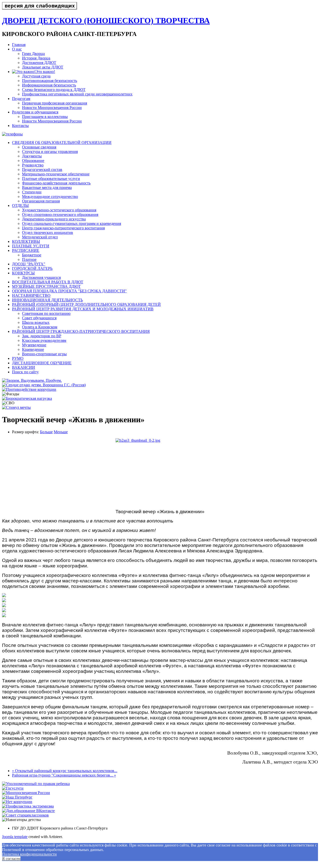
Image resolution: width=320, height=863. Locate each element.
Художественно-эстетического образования (59, 210)
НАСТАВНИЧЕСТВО (31, 295)
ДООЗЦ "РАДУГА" (28, 264)
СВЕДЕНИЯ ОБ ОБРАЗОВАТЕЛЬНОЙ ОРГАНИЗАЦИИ (62, 142)
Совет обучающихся (39, 318)
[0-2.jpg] (160, 471)
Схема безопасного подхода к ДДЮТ (54, 89)
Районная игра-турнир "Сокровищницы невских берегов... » (64, 775)
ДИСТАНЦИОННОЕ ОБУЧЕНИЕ (42, 363)
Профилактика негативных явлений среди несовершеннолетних (77, 94)
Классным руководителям (44, 340)
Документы (32, 156)
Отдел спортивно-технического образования (60, 214)
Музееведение (34, 345)
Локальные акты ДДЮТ (42, 67)
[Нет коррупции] (17, 802)
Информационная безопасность (49, 85)
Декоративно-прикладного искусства (54, 219)
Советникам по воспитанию (46, 313)
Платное (29, 259)
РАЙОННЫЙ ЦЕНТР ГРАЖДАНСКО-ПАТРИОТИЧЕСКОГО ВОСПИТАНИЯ (81, 331)
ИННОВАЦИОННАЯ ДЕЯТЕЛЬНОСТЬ (47, 300)
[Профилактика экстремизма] (28, 806)
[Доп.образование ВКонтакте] (28, 811)
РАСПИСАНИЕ (25, 250)
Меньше (61, 432)
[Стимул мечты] (16, 407)
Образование (33, 160)
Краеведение (33, 349)
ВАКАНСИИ (23, 367)
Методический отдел (40, 237)
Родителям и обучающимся (35, 112)
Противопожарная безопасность (49, 80)
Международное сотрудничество (50, 196)
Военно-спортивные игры (44, 354)
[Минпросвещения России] (26, 793)
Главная (19, 44)
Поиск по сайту (25, 372)
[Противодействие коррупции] (29, 389)
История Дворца (36, 58)
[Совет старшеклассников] (25, 815)
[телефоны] (12, 134)
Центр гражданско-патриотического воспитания (63, 228)
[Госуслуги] (13, 788)
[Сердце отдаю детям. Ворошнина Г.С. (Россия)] (44, 385)
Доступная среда (36, 76)
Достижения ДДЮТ (39, 62)
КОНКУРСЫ (23, 273)
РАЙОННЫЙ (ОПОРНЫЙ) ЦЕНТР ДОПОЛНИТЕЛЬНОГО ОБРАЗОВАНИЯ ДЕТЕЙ (86, 304)
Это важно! (45, 71)
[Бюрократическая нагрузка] (27, 398)
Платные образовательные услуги (51, 178)
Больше (46, 432)
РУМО (18, 358)
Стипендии (32, 192)
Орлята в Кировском (39, 327)
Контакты (20, 125)
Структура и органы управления (50, 151)
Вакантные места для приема (47, 187)
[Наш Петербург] (17, 797)
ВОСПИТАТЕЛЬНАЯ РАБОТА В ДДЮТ (47, 282)
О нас (17, 49)
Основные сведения (39, 147)
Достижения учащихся (41, 277)
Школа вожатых (36, 322)
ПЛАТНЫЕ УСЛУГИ (30, 246)
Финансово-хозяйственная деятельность (56, 183)
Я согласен (11, 859)
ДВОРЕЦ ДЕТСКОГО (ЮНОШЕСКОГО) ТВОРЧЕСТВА (106, 20)
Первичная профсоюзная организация (54, 103)
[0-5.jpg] (4, 611)
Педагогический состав (42, 169)
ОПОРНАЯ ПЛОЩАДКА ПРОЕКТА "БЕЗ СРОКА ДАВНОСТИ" (69, 291)
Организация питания (41, 201)
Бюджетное (31, 255)
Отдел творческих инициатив (47, 232)
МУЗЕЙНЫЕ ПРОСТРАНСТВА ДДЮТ (46, 286)
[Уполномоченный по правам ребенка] (36, 784)
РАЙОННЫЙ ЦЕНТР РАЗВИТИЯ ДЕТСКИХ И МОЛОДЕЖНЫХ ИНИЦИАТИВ (83, 309)
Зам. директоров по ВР (41, 336)
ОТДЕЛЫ (20, 205)
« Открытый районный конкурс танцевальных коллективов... (64, 771)
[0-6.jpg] (4, 616)
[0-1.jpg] (4, 596)
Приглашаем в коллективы (45, 116)
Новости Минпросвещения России (52, 107)
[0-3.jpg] (4, 606)
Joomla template (15, 837)
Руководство (33, 165)
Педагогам (21, 98)
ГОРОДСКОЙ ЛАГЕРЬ (32, 268)
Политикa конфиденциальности (29, 854)
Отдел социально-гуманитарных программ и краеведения (71, 223)
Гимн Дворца (33, 53)
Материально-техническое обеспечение (56, 174)
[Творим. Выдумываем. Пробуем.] (32, 380)
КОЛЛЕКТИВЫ (26, 241)
